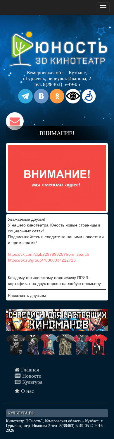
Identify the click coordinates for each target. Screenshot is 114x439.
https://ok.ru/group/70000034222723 (42, 260)
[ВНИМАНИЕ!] (57, 178)
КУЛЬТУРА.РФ (21, 413)
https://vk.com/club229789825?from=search (48, 254)
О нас (27, 391)
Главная (29, 370)
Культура (31, 382)
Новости (31, 376)
